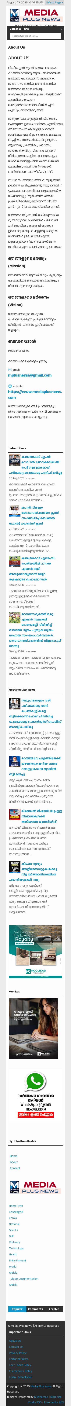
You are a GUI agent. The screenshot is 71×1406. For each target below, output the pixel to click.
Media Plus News (41, 1386)
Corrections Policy (20, 1371)
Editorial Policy (18, 1359)
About (14, 1162)
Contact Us (16, 1347)
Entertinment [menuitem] (17, 1260)
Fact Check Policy (20, 1365)
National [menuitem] (14, 1224)
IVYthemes (41, 1397)
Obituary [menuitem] (14, 1242)
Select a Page (19, 29)
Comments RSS (54, 1402)
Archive (53, 1309)
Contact (15, 1168)
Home (13, 1156)
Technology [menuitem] (16, 1248)
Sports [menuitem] (13, 1230)
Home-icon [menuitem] (16, 1206)
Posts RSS (35, 1402)
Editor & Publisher (20, 1377)
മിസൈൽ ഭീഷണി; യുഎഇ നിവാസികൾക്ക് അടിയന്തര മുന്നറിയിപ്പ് (41, 816)
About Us (16, 47)
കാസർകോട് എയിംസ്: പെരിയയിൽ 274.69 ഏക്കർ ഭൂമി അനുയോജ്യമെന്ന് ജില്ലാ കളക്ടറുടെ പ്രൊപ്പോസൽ (32, 569)
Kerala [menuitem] (13, 1218)
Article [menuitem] (13, 1273)
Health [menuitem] (13, 1254)
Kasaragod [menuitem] (16, 1212)
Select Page (53, 2)
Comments (35, 1309)
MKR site (56, 1397)
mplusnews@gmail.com (30, 375)
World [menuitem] (12, 1266)
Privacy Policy (18, 1353)
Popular (17, 1309)
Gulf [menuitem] (11, 1236)
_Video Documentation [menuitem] (23, 1279)
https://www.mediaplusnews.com (35, 395)
